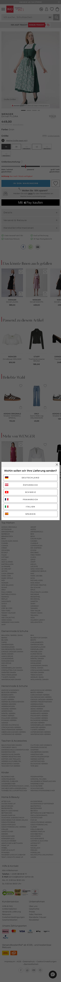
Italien (30, 506)
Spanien (30, 514)
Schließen (57, 464)
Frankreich (30, 499)
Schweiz (30, 492)
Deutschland (30, 478)
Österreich (30, 485)
